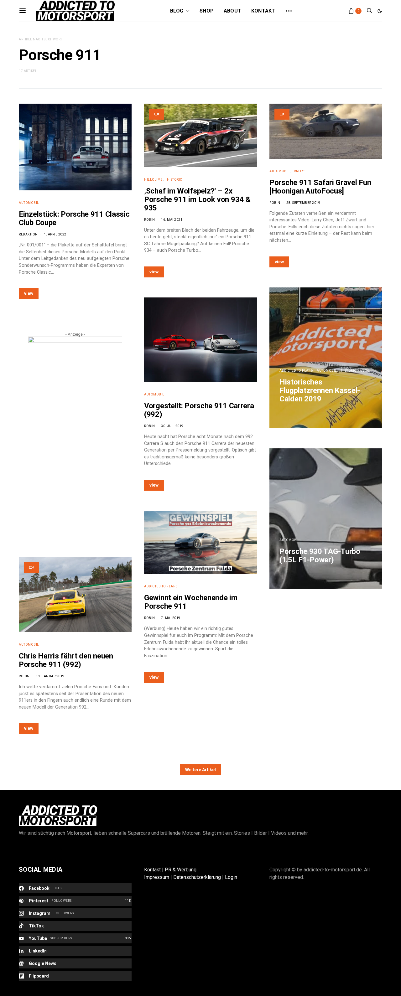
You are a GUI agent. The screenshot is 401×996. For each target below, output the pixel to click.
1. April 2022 (55, 234)
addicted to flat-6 (160, 586)
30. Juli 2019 (172, 426)
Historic (174, 179)
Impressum (156, 877)
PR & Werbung (180, 870)
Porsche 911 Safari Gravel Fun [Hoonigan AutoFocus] (320, 186)
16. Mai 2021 (171, 219)
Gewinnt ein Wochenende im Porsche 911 (190, 602)
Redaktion (28, 234)
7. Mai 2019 (170, 618)
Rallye (300, 171)
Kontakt (263, 11)
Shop (207, 11)
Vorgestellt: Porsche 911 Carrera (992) (199, 410)
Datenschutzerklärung (197, 877)
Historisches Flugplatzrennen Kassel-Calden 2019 (319, 390)
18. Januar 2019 (50, 676)
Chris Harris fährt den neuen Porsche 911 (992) (66, 660)
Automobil (29, 202)
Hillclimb (153, 179)
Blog (176, 11)
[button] (379, 10)
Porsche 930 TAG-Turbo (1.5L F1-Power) (319, 555)
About (232, 11)
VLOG (365, 370)
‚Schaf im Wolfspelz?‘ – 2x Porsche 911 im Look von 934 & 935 (197, 199)
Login (231, 877)
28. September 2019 (303, 202)
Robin (24, 676)
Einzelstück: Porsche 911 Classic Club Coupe (74, 218)
